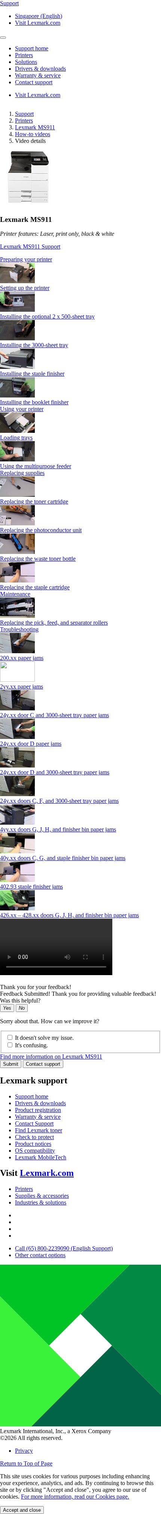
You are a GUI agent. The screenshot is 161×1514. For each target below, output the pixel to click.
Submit (10, 1064)
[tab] (80, 259)
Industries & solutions (40, 1202)
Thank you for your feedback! (35, 987)
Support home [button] (31, 48)
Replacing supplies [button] (22, 473)
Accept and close (22, 1510)
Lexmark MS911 (35, 127)
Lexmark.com (47, 1173)
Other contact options (40, 1255)
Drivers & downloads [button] (40, 68)
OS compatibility (35, 1150)
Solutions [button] (26, 62)
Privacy (24, 1450)
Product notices (33, 1144)
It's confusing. (31, 1045)
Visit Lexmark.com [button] (37, 23)
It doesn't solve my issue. (44, 1038)
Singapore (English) (38, 16)
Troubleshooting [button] (19, 629)
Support (24, 114)
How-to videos (32, 134)
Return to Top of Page (26, 1463)
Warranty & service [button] (38, 75)
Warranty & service (38, 1117)
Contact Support (34, 1123)
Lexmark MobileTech (40, 1157)
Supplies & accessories (42, 1195)
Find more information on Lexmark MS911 (51, 1056)
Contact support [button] (33, 82)
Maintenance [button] (15, 594)
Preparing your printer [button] (26, 259)
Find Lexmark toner (38, 1130)
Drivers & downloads (40, 1103)
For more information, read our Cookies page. (75, 1496)
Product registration (38, 1110)
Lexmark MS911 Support (30, 246)
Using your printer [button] (21, 409)
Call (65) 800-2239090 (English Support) (64, 1248)
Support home (31, 1096)
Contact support (43, 1064)
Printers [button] (24, 55)
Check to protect (34, 1137)
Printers (24, 120)
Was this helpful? (20, 1000)
